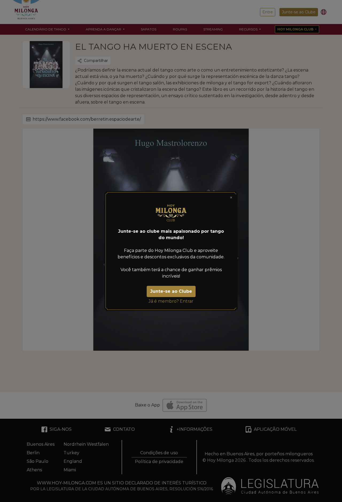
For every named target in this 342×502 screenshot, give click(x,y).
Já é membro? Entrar (171, 301)
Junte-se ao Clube (171, 291)
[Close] (231, 197)
